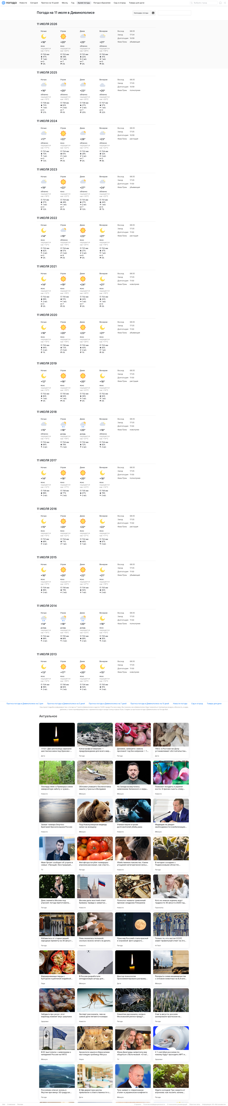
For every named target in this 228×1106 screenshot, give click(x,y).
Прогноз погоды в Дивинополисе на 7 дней (107, 703)
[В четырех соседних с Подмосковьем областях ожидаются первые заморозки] (171, 854)
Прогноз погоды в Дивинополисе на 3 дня (25, 703)
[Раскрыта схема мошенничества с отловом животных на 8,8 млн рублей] (171, 968)
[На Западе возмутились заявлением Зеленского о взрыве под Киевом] (133, 778)
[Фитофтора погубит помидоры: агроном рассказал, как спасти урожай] (95, 854)
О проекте (137, 1104)
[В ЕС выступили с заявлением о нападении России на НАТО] (57, 1044)
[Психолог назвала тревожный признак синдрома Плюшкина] (133, 892)
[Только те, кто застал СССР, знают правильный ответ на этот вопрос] (171, 930)
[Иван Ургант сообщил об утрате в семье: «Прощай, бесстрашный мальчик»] (57, 854)
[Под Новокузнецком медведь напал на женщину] (95, 816)
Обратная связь (194, 1104)
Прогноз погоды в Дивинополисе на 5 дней (66, 703)
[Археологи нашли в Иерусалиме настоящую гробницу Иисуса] (95, 1044)
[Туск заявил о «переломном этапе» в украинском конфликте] (133, 1082)
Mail (3, 1104)
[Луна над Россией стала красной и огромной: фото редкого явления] (133, 930)
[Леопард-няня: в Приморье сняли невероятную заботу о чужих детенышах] (57, 778)
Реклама (20, 1104)
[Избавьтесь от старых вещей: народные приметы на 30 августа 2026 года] (57, 930)
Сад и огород (197, 703)
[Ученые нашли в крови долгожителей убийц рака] (133, 816)
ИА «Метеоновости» (219, 1104)
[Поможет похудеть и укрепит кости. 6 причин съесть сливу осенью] (171, 778)
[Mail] (3, 3)
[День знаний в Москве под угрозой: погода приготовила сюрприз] (57, 892)
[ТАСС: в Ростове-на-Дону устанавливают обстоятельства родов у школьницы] (171, 740)
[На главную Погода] (11, 3)
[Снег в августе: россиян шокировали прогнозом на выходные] (171, 1006)
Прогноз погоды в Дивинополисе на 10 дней (150, 703)
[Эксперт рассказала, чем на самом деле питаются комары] (95, 1006)
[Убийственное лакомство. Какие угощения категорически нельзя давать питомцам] (133, 854)
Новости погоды (180, 703)
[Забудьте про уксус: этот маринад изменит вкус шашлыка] (57, 1006)
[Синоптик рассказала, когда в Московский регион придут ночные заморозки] (133, 1006)
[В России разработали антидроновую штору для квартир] (95, 968)
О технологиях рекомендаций (177, 1104)
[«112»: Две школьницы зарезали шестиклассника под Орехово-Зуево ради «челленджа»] (57, 740)
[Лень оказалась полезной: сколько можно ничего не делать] (95, 930)
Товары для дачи (214, 703)
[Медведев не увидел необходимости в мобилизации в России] (171, 816)
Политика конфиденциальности (154, 1104)
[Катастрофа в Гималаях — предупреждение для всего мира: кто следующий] (95, 740)
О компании (11, 1104)
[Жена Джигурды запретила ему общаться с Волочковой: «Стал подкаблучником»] (133, 1044)
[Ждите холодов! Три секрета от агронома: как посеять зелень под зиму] (171, 1082)
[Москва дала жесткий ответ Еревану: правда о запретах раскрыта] (95, 892)
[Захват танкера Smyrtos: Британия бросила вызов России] (57, 816)
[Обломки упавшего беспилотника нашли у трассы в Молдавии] (95, 778)
